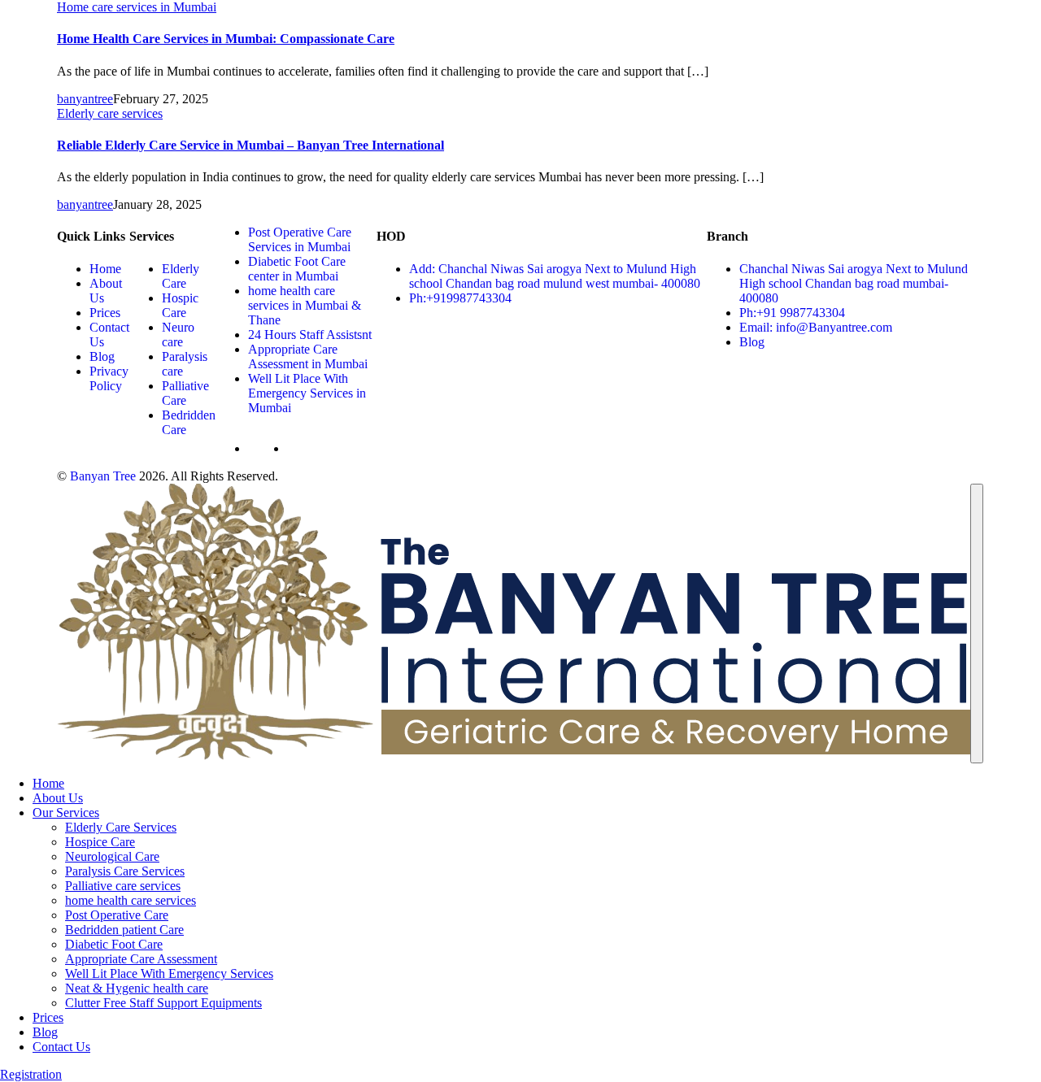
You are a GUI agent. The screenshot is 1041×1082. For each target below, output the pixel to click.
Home (105, 269)
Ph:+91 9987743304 (792, 312)
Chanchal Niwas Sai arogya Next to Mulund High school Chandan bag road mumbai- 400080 (853, 283)
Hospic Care (180, 305)
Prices (104, 312)
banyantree (85, 99)
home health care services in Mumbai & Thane (304, 305)
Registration (31, 1074)
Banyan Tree (103, 476)
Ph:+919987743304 (460, 298)
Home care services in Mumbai (136, 7)
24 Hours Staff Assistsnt (310, 334)
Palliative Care (185, 393)
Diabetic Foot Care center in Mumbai (297, 268)
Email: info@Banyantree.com (815, 327)
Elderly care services (110, 113)
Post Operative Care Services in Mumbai (299, 239)
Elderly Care (180, 276)
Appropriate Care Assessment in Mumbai (308, 356)
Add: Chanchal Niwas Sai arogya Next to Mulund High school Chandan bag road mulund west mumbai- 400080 (554, 276)
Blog (102, 356)
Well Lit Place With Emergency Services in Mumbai (307, 393)
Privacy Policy (108, 378)
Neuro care (178, 334)
